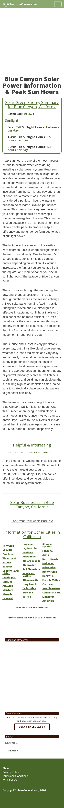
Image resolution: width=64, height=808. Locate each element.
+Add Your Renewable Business (32, 521)
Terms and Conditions (15, 776)
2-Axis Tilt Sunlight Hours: (27, 147)
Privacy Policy (10, 772)
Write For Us (9, 779)
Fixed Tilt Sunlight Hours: (26, 127)
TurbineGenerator (23, 4)
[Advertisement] (32, 44)
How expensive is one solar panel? (26, 452)
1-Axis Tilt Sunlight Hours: (27, 137)
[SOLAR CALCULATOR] (32, 739)
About (5, 768)
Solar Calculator (32, 726)
